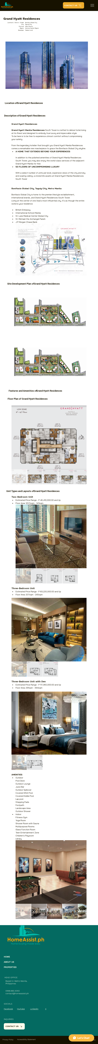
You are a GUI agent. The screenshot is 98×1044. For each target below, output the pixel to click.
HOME (7, 957)
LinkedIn (34, 1009)
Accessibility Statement (26, 1039)
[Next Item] (82, 871)
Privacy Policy (8, 1040)
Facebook (8, 1009)
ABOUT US (9, 962)
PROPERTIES (10, 967)
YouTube (21, 1009)
